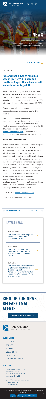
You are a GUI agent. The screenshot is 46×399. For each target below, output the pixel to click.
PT (36, 4)
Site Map (9, 345)
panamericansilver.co (12, 132)
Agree (13, 396)
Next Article (35, 210)
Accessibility (11, 348)
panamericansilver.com (24, 193)
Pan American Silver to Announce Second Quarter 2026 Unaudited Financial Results (19, 252)
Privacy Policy (12, 355)
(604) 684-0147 (13, 385)
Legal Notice (11, 352)
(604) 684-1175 (13, 382)
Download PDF (33, 62)
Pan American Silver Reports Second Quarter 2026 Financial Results (20, 237)
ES (32, 4)
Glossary (10, 342)
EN (28, 4)
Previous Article (13, 210)
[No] (43, 393)
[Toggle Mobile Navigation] (41, 4)
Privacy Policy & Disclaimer (27, 396)
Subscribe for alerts (23, 315)
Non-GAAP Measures (14, 359)
